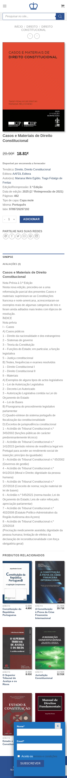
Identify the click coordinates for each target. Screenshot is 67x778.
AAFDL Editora (22, 173)
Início (18, 26)
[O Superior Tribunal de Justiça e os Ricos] (17, 648)
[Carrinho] (62, 6)
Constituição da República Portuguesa (12, 612)
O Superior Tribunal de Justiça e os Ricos (10, 680)
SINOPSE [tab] (8, 257)
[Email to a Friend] (24, 236)
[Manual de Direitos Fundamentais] (49, 714)
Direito (32, 26)
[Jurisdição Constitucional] (49, 648)
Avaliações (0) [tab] (12, 264)
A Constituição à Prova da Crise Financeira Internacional (44, 613)
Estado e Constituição (10, 743)
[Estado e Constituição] (17, 714)
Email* (20, 741)
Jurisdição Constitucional (44, 677)
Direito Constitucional (37, 169)
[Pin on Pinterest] (30, 236)
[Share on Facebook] (12, 236)
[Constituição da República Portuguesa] (17, 582)
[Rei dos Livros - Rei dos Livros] (33, 6)
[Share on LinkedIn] (37, 236)
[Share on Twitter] (18, 236)
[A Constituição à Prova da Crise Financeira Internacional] (49, 582)
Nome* (20, 726)
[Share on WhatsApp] (6, 236)
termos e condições (45, 756)
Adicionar (31, 219)
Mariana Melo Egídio (27, 178)
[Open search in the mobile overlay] (33, 16)
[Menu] (5, 6)
